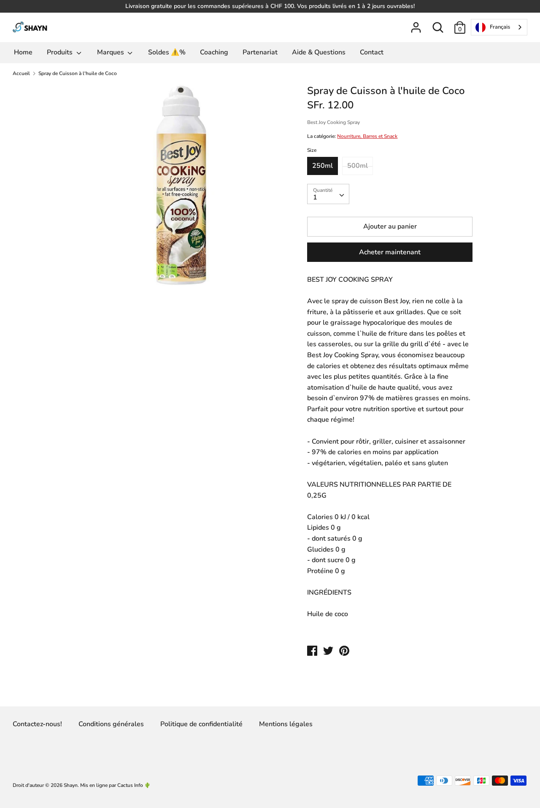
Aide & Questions (319, 52)
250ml (322, 165)
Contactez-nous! (37, 724)
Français (500, 27)
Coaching (214, 52)
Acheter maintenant (390, 252)
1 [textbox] (315, 197)
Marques (111, 52)
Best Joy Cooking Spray (333, 122)
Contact (371, 52)
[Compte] (416, 24)
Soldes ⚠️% (167, 52)
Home (23, 52)
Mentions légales (286, 724)
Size (311, 150)
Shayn (71, 785)
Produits (60, 52)
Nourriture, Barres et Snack (367, 136)
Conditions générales (111, 724)
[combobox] (499, 27)
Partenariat (260, 52)
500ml (357, 165)
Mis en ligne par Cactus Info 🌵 (115, 785)
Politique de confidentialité (201, 724)
